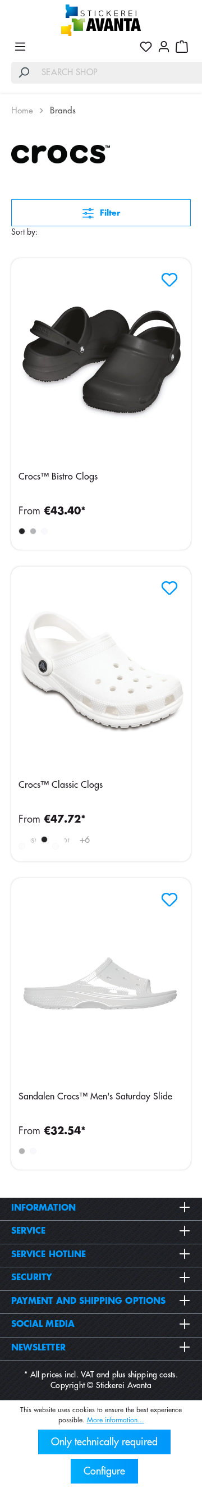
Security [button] (32, 1278)
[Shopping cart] (182, 46)
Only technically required (104, 1442)
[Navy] (33, 531)
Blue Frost (55, 846)
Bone (66, 840)
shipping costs (152, 1375)
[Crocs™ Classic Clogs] (101, 672)
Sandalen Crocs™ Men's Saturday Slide (95, 1096)
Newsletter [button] (38, 1348)
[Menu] (20, 46)
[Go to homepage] (101, 20)
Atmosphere (33, 840)
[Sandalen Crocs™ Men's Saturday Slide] (101, 984)
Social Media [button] (43, 1324)
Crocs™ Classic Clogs (61, 784)
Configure (104, 1471)
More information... (115, 1420)
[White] (44, 531)
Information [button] (43, 1208)
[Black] (22, 531)
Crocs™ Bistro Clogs (58, 476)
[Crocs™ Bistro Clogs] (101, 364)
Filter (108, 213)
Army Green (22, 846)
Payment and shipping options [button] (88, 1301)
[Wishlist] (146, 46)
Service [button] (28, 1231)
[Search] (23, 73)
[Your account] (164, 46)
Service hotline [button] (48, 1254)
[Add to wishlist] (166, 277)
